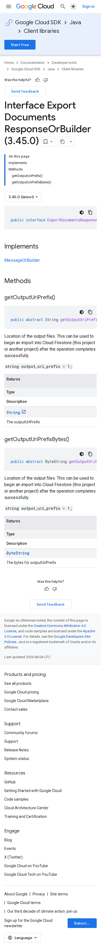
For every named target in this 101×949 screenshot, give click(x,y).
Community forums (21, 733)
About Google (15, 894)
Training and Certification (25, 816)
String (13, 412)
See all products (18, 683)
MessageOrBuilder (22, 260)
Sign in (88, 6)
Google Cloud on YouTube (26, 866)
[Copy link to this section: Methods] (38, 281)
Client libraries (41, 31)
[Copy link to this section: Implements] (44, 247)
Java (75, 22)
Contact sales (15, 709)
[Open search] (63, 6)
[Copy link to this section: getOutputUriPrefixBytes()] (74, 440)
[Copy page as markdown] (62, 141)
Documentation (33, 63)
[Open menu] (8, 6)
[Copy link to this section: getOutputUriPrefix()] (60, 298)
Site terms (59, 894)
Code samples (16, 799)
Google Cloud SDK (38, 22)
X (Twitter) (13, 857)
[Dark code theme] (81, 212)
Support (11, 741)
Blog (8, 840)
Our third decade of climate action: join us (42, 911)
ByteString (17, 553)
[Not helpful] (45, 80)
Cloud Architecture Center (26, 808)
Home (9, 63)
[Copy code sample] (90, 212)
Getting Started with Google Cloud (33, 790)
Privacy (39, 894)
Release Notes (16, 750)
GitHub (10, 782)
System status (16, 758)
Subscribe (83, 923)
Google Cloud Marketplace (26, 701)
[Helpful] (37, 80)
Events (10, 848)
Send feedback (25, 91)
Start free (20, 44)
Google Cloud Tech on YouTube (30, 874)
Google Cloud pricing (21, 692)
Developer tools (64, 63)
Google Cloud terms (24, 903)
